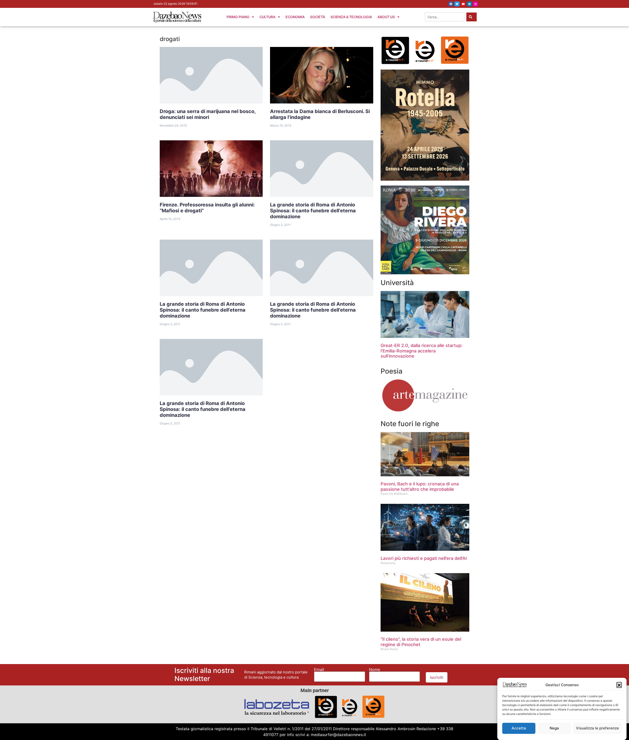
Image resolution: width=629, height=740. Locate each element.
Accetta (519, 728)
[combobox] (444, 17)
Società (317, 17)
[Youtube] (463, 3)
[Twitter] (457, 3)
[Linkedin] (469, 3)
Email (319, 669)
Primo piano (238, 17)
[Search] (471, 17)
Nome (374, 669)
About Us (386, 17)
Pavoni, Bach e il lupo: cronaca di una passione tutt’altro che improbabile (420, 486)
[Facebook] (450, 3)
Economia (295, 17)
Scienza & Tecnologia (351, 17)
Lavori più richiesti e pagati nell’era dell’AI (424, 558)
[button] (619, 684)
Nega (554, 728)
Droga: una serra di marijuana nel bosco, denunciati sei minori (208, 114)
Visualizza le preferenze (597, 728)
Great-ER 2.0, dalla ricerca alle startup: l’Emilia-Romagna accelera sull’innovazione (421, 351)
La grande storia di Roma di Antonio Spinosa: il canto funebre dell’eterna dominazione (313, 210)
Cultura (267, 17)
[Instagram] (475, 3)
